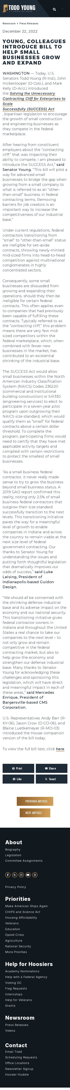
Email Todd (13, 1051)
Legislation (13, 855)
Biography (13, 849)
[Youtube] (28, 874)
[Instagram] (21, 874)
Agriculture (13, 940)
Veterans (12, 923)
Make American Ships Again (26, 906)
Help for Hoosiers (29, 964)
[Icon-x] (14, 874)
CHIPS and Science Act (22, 912)
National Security (18, 946)
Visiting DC (13, 982)
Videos (10, 1030)
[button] (62, 9)
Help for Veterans (18, 1000)
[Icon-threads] (34, 874)
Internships (13, 994)
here (60, 749)
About (13, 842)
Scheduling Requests (21, 1057)
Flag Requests (16, 988)
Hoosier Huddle (17, 1074)
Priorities (18, 899)
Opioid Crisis (14, 934)
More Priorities (16, 952)
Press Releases (29, 23)
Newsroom (9, 23)
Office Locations (17, 1063)
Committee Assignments (24, 860)
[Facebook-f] (7, 874)
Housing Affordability (21, 917)
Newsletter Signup (19, 1069)
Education (12, 929)
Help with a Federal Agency (26, 977)
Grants (10, 1005)
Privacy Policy (15, 887)
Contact (16, 1045)
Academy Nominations (22, 971)
